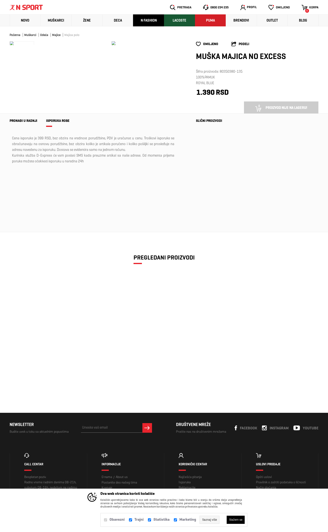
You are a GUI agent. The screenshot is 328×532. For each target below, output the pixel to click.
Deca (118, 20)
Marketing (187, 519)
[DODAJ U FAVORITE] (36, 370)
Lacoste (179, 20)
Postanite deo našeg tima (119, 482)
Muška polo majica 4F (208, 177)
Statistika (161, 519)
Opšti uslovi (264, 477)
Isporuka (185, 482)
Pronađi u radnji (23, 121)
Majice (56, 35)
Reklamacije (187, 487)
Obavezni (117, 519)
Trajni (139, 519)
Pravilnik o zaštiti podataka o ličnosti (281, 482)
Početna (15, 35)
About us (122, 477)
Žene (87, 20)
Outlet (272, 20)
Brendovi (241, 20)
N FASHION (149, 20)
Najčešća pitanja (190, 477)
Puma (210, 20)
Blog (303, 20)
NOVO (25, 20)
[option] (113, 43)
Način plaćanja (266, 487)
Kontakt (107, 488)
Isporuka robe (57, 121)
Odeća (44, 35)
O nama (107, 477)
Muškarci (56, 20)
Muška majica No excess (46, 350)
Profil (252, 7)
